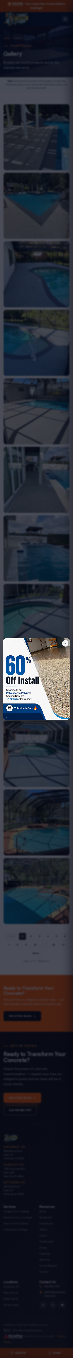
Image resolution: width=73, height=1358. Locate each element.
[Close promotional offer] (65, 643)
